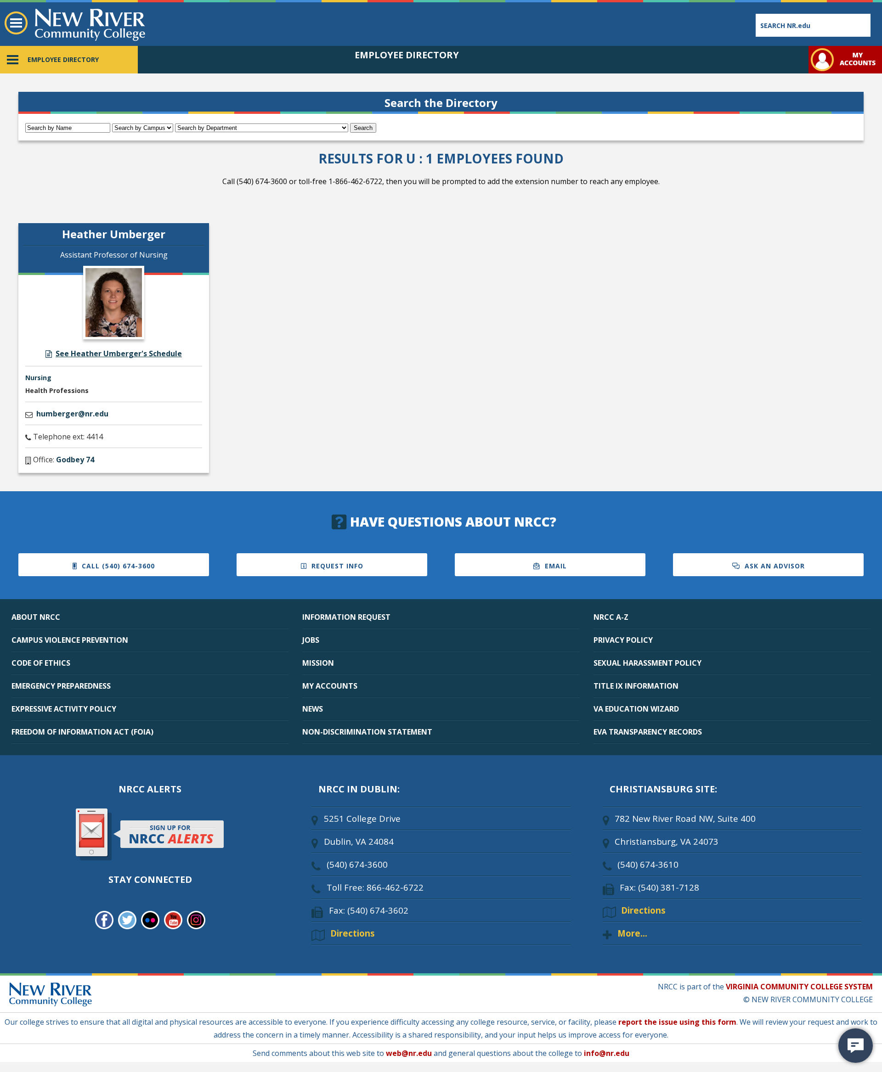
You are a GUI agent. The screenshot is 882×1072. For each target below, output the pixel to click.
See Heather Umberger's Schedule (119, 353)
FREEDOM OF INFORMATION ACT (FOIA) (82, 732)
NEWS (312, 709)
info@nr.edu (606, 1053)
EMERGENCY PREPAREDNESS (61, 686)
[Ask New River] (855, 1045)
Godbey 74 (75, 460)
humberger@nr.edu (72, 414)
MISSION (318, 663)
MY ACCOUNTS (329, 686)
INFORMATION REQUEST (346, 617)
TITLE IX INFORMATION (636, 686)
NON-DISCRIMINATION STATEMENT (367, 732)
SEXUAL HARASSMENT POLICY (647, 663)
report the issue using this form (677, 1022)
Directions (352, 933)
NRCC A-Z (611, 617)
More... (632, 933)
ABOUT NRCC (35, 617)
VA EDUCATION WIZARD (636, 709)
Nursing (38, 377)
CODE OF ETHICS (40, 663)
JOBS (310, 640)
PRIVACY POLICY (623, 640)
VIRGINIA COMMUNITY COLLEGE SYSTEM (799, 987)
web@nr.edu (409, 1053)
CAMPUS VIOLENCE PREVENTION (69, 640)
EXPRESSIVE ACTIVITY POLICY (63, 709)
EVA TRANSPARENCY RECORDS (648, 732)
